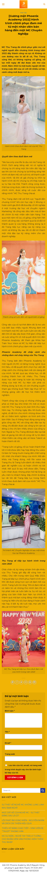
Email (8, 743)
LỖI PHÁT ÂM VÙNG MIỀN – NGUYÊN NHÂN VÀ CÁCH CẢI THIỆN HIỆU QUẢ (23, 822)
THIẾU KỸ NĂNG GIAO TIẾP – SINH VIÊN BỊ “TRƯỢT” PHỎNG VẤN (22, 829)
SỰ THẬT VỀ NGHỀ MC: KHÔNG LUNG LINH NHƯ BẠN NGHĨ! (23, 806)
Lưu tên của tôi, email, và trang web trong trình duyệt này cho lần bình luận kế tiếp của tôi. (23, 769)
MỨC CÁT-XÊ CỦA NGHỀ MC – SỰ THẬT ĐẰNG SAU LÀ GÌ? (21, 814)
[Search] (44, 4)
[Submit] (42, 790)
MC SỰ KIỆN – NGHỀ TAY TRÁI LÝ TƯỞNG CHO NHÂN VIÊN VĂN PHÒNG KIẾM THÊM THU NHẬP (22, 839)
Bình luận (10, 711)
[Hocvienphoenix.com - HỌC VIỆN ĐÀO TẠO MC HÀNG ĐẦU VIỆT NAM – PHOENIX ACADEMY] (23, 4)
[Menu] (3, 4)
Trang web (10, 754)
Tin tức (23, 13)
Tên (7, 732)
